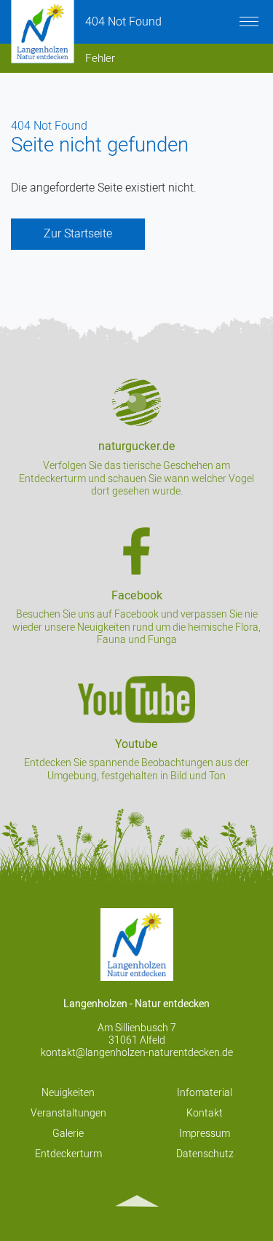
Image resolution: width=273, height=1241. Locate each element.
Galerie (68, 1133)
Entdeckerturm (68, 1154)
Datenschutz (205, 1154)
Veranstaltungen (68, 1113)
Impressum (204, 1133)
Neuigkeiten (68, 1092)
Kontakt (204, 1113)
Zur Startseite (78, 234)
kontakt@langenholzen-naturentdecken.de (137, 1052)
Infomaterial (204, 1092)
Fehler (100, 58)
